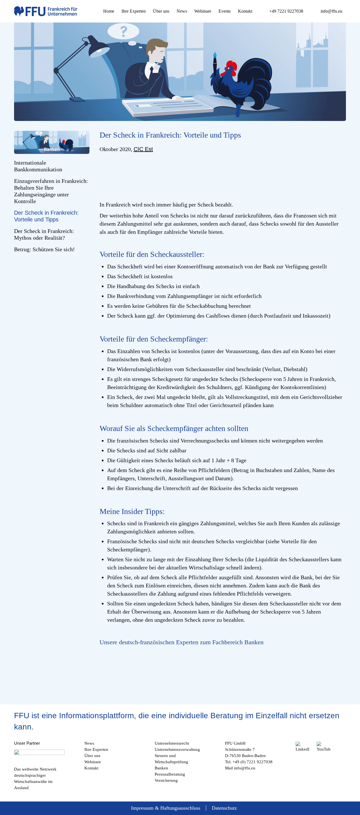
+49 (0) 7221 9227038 (253, 762)
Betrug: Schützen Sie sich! (44, 249)
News (89, 743)
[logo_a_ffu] (45, 11)
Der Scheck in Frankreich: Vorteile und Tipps (46, 216)
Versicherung (166, 780)
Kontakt (91, 768)
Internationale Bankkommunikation (38, 166)
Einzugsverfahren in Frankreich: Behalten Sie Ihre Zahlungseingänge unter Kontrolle (51, 191)
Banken (161, 768)
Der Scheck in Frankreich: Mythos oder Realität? (44, 234)
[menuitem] (109, 11)
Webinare (92, 762)
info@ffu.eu (244, 768)
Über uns (92, 755)
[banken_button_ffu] (51, 142)
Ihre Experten (96, 749)
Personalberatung (170, 774)
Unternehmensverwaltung (177, 749)
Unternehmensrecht (172, 743)
